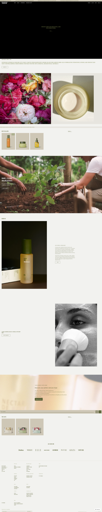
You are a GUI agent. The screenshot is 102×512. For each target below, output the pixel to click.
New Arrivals (4, 467)
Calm (15, 477)
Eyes (27, 470)
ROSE (15, 466)
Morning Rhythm (29, 476)
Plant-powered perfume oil (43, 467)
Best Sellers (4, 466)
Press (15, 493)
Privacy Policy (28, 496)
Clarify (15, 479)
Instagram (28, 486)
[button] (89, 2)
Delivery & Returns (29, 493)
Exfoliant (28, 471)
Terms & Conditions (29, 494)
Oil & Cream (28, 469)
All (14, 480)
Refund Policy (28, 495)
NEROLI (15, 468)
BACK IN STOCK (4, 468)
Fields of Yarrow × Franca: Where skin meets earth (18, 504)
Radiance (15, 478)
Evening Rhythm (29, 477)
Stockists (15, 488)
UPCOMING (3, 502)
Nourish (15, 476)
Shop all (3, 469)
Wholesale (16, 494)
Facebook (28, 487)
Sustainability (16, 487)
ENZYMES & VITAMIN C (17, 467)
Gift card (3, 471)
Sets (2, 470)
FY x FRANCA (41, 476)
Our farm (15, 486)
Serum (27, 468)
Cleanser (28, 466)
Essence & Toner (29, 467)
